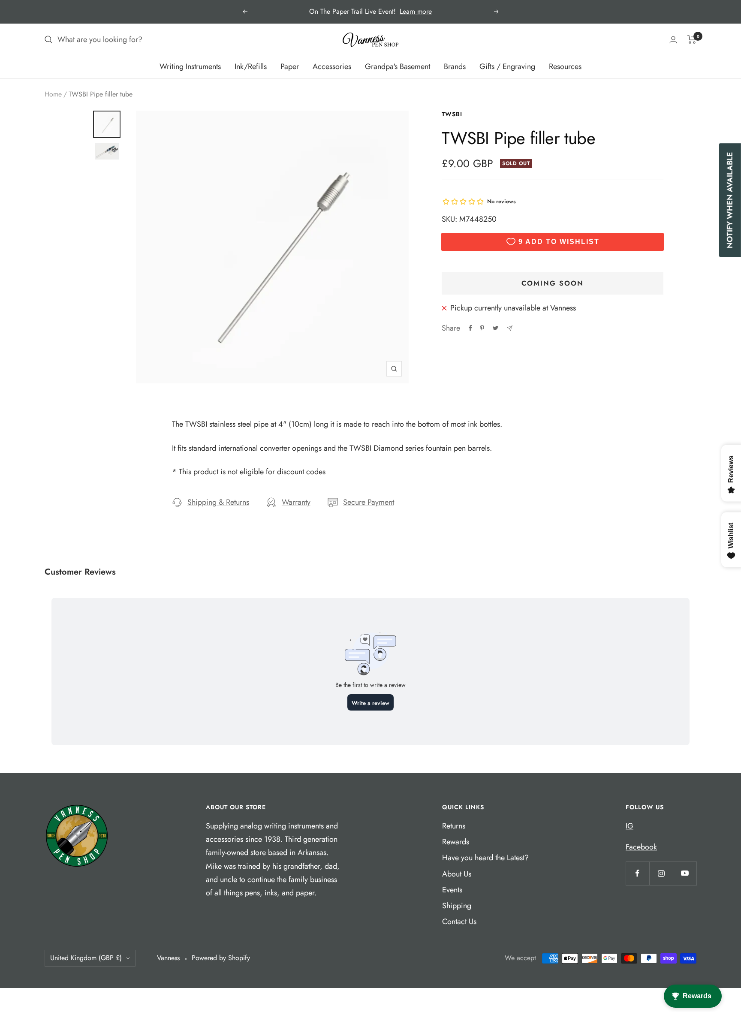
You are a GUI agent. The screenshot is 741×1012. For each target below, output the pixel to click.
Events (452, 889)
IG (629, 825)
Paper (289, 66)
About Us (456, 873)
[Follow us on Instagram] (661, 873)
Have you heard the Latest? (485, 857)
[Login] (673, 39)
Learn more (416, 11)
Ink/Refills (251, 66)
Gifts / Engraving (507, 66)
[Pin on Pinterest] (482, 328)
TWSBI (452, 114)
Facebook (641, 846)
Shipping (456, 905)
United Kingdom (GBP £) (86, 958)
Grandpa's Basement (397, 66)
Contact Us (459, 921)
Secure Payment (368, 502)
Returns (453, 825)
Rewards (455, 841)
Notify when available (729, 200)
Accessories (332, 66)
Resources (565, 66)
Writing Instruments (190, 66)
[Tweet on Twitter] (495, 328)
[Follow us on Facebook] (637, 873)
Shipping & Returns (218, 502)
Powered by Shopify (221, 958)
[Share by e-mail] (509, 328)
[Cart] (691, 39)
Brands (455, 66)
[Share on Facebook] (470, 328)
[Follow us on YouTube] (684, 873)
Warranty (296, 502)
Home (53, 94)
